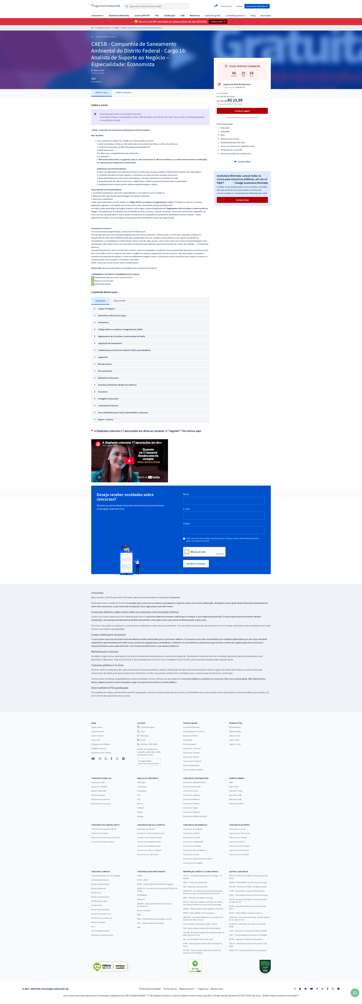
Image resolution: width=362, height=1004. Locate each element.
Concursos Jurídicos (191, 795)
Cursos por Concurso (103, 28)
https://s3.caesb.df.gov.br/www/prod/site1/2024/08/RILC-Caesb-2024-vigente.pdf (139, 217)
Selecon (140, 808)
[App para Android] (305, 988)
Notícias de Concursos (100, 799)
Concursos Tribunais (191, 812)
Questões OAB (235, 795)
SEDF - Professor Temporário (195, 882)
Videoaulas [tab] (100, 300)
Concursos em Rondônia (239, 846)
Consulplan (141, 791)
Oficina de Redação (191, 765)
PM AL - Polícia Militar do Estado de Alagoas (155, 884)
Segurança (203, 988)
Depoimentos (235, 727)
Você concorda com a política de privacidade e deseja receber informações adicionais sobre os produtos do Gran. (222, 539)
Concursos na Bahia (191, 833)
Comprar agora (217, 21)
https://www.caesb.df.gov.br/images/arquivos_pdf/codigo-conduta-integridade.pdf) (130, 208)
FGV (138, 799)
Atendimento (226, 6)
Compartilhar (244, 161)
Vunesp (140, 816)
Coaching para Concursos (194, 731)
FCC (138, 795)
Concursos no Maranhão (193, 841)
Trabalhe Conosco (98, 748)
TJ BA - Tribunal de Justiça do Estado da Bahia (248, 930)
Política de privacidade (150, 988)
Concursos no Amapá (238, 837)
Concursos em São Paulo (147, 854)
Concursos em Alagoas (192, 829)
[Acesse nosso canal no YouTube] (93, 758)
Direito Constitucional (100, 897)
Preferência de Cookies (101, 752)
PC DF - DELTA (142, 880)
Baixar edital (98, 70)
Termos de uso (170, 988)
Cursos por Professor (192, 761)
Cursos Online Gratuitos (193, 769)
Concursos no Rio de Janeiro (149, 850)
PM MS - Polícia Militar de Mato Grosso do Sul (248, 882)
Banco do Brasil (143, 910)
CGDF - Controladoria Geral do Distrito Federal (248, 895)
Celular (186, 523)
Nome (186, 494)
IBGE (139, 914)
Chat (143, 731)
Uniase (140, 812)
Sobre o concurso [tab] (123, 92)
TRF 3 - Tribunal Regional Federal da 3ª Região (248, 935)
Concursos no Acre (237, 829)
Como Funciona (97, 731)
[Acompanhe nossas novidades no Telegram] (123, 758)
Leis (93, 926)
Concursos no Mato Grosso (102, 841)
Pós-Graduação (189, 744)
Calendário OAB (235, 791)
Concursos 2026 (98, 782)
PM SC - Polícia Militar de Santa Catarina (245, 913)
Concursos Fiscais (190, 791)
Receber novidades (196, 563)
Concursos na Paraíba (192, 846)
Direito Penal (96, 905)
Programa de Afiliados (100, 744)
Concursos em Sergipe (192, 863)
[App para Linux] (295, 988)
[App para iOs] (300, 988)
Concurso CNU (221, 678)
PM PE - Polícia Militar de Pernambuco (199, 913)
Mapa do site (217, 988)
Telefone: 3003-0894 (148, 744)
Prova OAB (233, 786)
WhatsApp (144, 735)
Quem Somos (97, 727)
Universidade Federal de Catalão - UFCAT (200, 924)
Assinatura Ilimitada (191, 727)
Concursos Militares (191, 799)
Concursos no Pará (237, 841)
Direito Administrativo (100, 884)
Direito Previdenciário (100, 909)
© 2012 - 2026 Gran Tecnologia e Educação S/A (45, 988)
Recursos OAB (235, 799)
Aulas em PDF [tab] (120, 300)
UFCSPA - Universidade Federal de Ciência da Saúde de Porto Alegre (202, 951)
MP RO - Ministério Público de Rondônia (245, 939)
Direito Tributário (98, 922)
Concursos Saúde (190, 808)
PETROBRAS (142, 895)
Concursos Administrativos (194, 782)
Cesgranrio (141, 786)
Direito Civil (96, 892)
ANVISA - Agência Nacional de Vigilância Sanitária (203, 908)
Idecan (140, 803)
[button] (97, 15)
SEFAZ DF (141, 899)
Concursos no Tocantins (239, 854)
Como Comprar (97, 735)
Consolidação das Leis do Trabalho (105, 875)
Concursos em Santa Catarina (149, 837)
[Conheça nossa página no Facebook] (111, 758)
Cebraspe (141, 782)
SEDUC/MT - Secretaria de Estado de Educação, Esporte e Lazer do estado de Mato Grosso (203, 892)
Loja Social (95, 740)
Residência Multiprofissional (195, 816)
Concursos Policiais (191, 803)
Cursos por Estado (191, 757)
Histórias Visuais (98, 795)
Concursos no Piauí (191, 854)
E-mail (186, 508)
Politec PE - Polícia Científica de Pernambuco (248, 950)
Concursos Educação (192, 786)
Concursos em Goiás (100, 833)
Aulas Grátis (234, 740)
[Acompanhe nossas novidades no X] (117, 758)
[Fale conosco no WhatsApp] (106, 758)
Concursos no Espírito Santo (149, 841)
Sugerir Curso (235, 744)
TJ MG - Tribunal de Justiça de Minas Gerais (247, 891)
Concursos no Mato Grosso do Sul (105, 837)
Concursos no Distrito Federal (103, 829)
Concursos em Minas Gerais (148, 846)
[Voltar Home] (92, 28)
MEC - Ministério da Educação (195, 886)
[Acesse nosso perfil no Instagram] (99, 758)
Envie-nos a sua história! (149, 762)
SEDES (140, 875)
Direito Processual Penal (101, 918)
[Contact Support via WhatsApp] (355, 992)
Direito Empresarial (99, 901)
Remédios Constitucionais (102, 935)
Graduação (187, 740)
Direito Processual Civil (101, 914)
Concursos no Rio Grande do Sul (150, 833)
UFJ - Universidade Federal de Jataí (198, 939)
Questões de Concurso (101, 803)
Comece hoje (242, 199)
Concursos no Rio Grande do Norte (197, 858)
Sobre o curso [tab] (101, 92)
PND (139, 927)
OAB (231, 782)
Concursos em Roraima (239, 850)
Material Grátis (235, 731)
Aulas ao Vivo (234, 735)
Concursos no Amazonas (239, 833)
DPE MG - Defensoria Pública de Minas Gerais (248, 886)
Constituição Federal (100, 880)
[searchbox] (156, 6)
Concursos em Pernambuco (194, 850)
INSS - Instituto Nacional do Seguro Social (154, 919)
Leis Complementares (100, 930)
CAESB (116, 28)
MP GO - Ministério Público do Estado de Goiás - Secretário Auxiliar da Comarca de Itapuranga (203, 903)
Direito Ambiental (98, 888)
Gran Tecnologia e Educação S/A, (108, 995)
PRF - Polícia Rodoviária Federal (150, 923)
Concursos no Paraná (146, 829)
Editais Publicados (99, 791)
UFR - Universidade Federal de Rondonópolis (202, 928)
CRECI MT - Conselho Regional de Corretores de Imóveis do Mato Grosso (203, 918)
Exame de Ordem (190, 735)
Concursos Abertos (99, 786)
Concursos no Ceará (191, 837)
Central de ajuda (148, 727)
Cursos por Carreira (191, 752)
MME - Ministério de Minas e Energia (198, 897)
